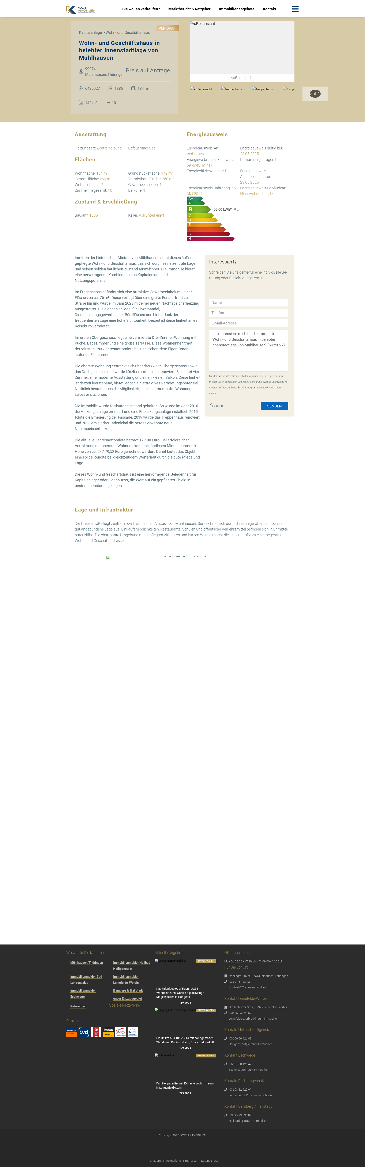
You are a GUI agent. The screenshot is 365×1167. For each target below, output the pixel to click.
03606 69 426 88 (240, 1038)
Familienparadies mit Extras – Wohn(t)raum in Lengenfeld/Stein (185, 1085)
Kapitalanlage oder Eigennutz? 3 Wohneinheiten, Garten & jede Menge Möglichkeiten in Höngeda (180, 993)
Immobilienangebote (237, 9)
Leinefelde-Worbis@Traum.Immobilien (253, 1018)
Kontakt (269, 9)
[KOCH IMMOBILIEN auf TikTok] (86, 1015)
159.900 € (185, 1002)
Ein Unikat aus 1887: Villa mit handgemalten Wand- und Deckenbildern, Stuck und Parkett (185, 1040)
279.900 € (185, 1093)
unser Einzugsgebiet (127, 998)
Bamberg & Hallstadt (128, 990)
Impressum (191, 1160)
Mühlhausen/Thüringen (86, 963)
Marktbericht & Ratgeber (189, 9)
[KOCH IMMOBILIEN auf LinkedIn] (110, 1015)
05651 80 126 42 (240, 1064)
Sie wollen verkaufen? (141, 9)
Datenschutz (209, 1160)
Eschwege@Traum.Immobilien (248, 1069)
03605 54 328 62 (240, 1013)
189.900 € (185, 1048)
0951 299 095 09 (240, 1115)
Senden (274, 406)
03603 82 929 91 (240, 1089)
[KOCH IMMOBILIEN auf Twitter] (94, 1015)
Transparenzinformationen (164, 1160)
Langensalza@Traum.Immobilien (250, 1095)
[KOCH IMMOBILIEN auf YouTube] (102, 1015)
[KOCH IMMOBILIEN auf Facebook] (70, 1015)
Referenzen (78, 1006)
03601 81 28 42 (239, 981)
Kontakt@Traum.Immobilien (247, 987)
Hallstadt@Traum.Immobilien (248, 1120)
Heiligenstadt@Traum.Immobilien (250, 1044)
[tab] (203, 94)
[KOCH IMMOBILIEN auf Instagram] (78, 1015)
